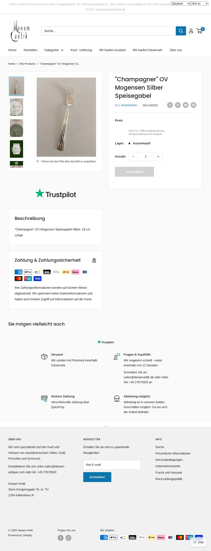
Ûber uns (176, 50)
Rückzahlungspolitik (168, 479)
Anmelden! (97, 477)
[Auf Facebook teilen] (170, 105)
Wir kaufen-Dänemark (147, 50)
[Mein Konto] (191, 31)
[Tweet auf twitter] (186, 105)
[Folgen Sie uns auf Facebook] (60, 538)
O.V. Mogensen (126, 105)
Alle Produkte (27, 63)
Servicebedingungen (169, 459)
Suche (159, 447)
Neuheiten (30, 50)
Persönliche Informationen (172, 453)
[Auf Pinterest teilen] (178, 105)
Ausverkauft (134, 171)
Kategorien (52, 50)
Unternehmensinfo (167, 466)
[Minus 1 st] (133, 156)
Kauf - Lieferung (81, 50)
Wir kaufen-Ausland (112, 50)
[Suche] (181, 30)
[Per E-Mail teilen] (193, 105)
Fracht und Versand (168, 472)
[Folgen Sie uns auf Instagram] (68, 538)
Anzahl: (120, 156)
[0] (199, 30)
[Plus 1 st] (158, 156)
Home (12, 50)
